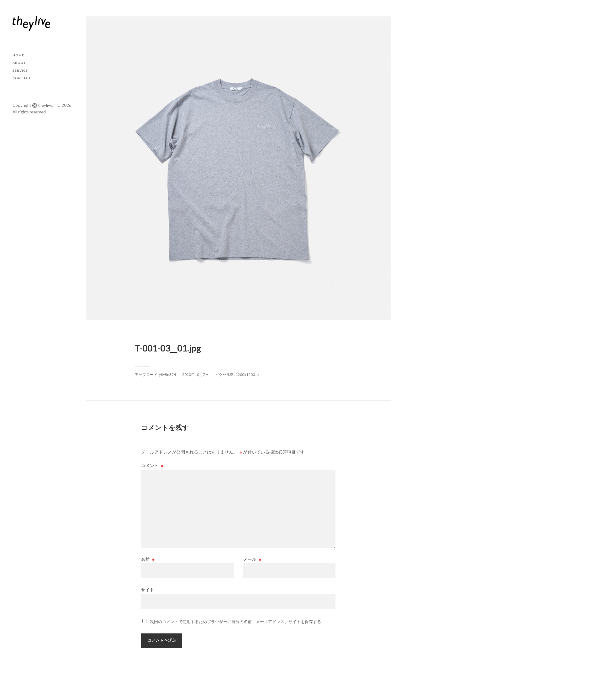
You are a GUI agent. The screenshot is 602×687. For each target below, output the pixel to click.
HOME (18, 55)
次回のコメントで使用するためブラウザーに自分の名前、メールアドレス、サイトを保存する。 (237, 621)
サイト (147, 589)
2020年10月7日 (195, 374)
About (19, 63)
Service (20, 70)
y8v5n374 (167, 374)
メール (252, 559)
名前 (148, 559)
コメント (152, 466)
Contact (22, 78)
